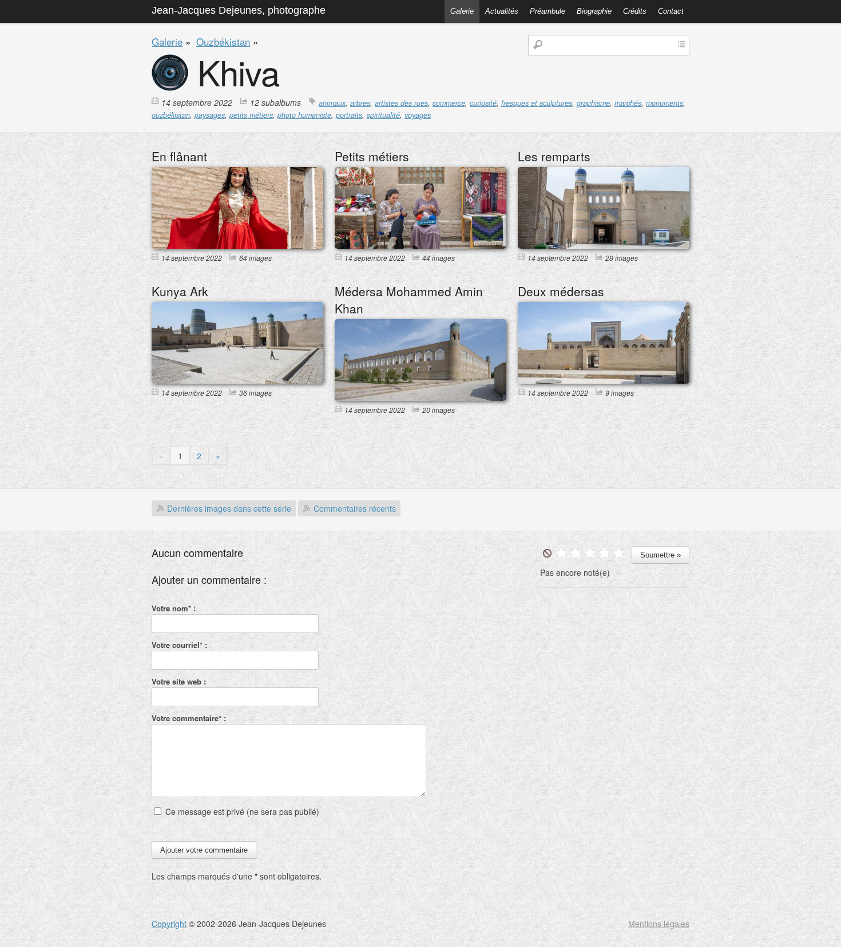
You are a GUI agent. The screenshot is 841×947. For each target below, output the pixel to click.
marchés (627, 103)
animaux (332, 103)
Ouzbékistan (223, 41)
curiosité (483, 103)
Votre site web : (179, 681)
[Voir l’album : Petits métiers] (420, 245)
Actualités (501, 11)
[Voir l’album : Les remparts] (603, 245)
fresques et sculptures (536, 103)
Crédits (634, 11)
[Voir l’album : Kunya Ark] (237, 380)
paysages (210, 115)
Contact (671, 11)
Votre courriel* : (179, 644)
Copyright (169, 923)
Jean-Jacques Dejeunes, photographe (239, 10)
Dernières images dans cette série (229, 508)
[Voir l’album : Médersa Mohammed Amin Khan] (420, 397)
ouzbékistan (171, 115)
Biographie (594, 11)
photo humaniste (304, 115)
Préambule (547, 11)
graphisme (593, 103)
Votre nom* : (174, 608)
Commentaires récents (355, 508)
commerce (449, 103)
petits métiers (251, 115)
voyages (417, 115)
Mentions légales (658, 923)
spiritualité (383, 115)
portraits (349, 115)
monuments (664, 103)
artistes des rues (401, 103)
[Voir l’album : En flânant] (237, 245)
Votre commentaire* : (189, 718)
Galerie (462, 11)
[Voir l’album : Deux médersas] (603, 380)
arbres (360, 103)
